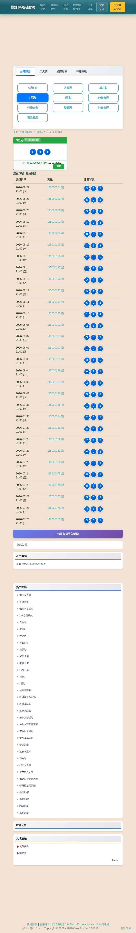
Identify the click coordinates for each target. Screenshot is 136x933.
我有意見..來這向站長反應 (32, 564)
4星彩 (68, 97)
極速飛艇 (24, 806)
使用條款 (44, 924)
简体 (128, 928)
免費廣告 (24, 846)
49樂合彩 (32, 107)
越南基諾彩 (25, 690)
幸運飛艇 (24, 744)
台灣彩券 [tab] (25, 71)
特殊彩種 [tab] (81, 71)
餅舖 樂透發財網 (23, 7)
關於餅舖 (32, 924)
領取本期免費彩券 (68, 575)
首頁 (16, 132)
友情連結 (57, 924)
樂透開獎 (27, 132)
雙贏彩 (68, 107)
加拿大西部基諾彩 (28, 724)
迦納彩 (22, 758)
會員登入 (101, 7)
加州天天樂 (25, 595)
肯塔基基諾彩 (26, 738)
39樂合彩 (103, 97)
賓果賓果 (32, 117)
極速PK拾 (24, 792)
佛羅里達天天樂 (27, 785)
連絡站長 (22, 544)
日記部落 (65, 7)
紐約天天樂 (25, 765)
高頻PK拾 (24, 799)
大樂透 (68, 87)
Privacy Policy (85, 924)
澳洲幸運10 (25, 751)
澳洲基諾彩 (25, 710)
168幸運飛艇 (26, 615)
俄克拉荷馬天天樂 (28, 778)
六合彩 (22, 622)
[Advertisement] (68, 39)
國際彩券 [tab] (62, 71)
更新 (59, 166)
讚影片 (22, 853)
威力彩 (103, 87)
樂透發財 (42, 7)
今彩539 (32, 87)
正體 (121, 928)
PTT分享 (90, 7)
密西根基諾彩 (26, 731)
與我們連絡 (102, 924)
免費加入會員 (118, 7)
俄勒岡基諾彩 (26, 608)
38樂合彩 (103, 107)
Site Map (70, 924)
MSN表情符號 (77, 7)
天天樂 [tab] (44, 71)
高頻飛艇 (24, 812)
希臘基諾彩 (25, 704)
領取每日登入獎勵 (68, 533)
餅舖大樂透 (54, 7)
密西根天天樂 (26, 772)
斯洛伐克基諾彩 (27, 697)
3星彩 (32, 97)
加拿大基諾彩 (26, 717)
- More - (115, 860)
